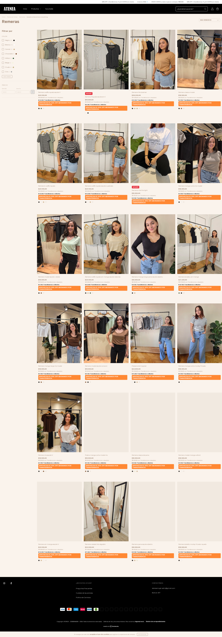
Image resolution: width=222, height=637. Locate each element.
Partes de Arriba (12, 17)
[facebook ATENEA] (11, 583)
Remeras (22, 17)
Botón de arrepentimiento (155, 621)
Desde (4, 88)
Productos (35, 9)
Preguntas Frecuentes (84, 588)
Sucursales (49, 9)
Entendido (142, 634)
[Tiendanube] (111, 627)
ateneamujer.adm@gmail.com (163, 588)
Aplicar (33, 92)
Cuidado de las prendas (84, 593)
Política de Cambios (83, 597)
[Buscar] (205, 9)
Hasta (18, 88)
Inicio (25, 9)
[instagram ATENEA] (4, 583)
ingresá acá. (139, 621)
